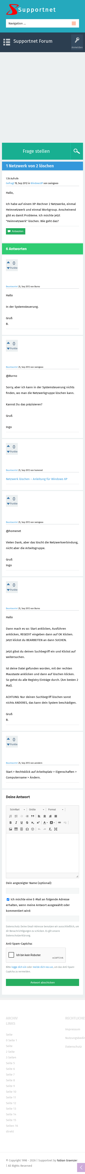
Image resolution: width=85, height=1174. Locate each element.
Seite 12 (11, 1103)
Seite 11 (11, 1097)
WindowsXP (37, 183)
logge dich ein (18, 967)
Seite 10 (11, 1091)
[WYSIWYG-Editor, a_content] (42, 853)
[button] (17, 809)
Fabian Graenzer (67, 1160)
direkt (10, 1131)
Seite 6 (10, 1069)
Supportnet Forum (33, 41)
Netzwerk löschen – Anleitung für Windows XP (36, 479)
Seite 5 (10, 1063)
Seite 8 (10, 1080)
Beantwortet (12, 286)
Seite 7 (10, 1074)
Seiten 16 (12, 1126)
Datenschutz (73, 1046)
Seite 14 (11, 1114)
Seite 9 (10, 1086)
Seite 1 (12, 1040)
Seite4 (12, 1057)
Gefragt (10, 183)
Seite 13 (11, 1108)
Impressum (72, 1029)
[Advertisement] (42, 96)
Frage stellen (36, 151)
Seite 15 (11, 1120)
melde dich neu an (43, 967)
